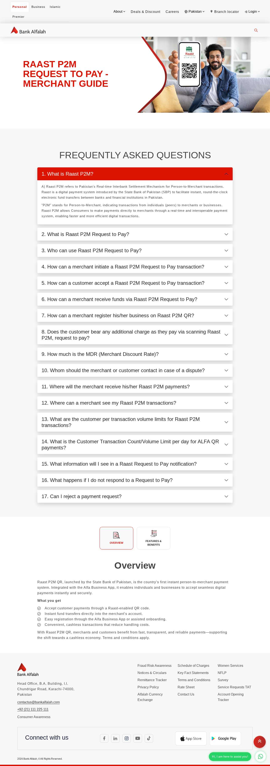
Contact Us (186, 694)
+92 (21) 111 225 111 (33, 709)
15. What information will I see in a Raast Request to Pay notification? (119, 464)
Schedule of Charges (193, 665)
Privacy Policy (148, 687)
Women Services (230, 665)
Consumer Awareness (33, 717)
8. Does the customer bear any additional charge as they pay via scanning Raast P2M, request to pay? (131, 335)
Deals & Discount (145, 12)
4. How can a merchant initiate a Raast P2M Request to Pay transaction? (123, 267)
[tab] (116, 538)
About (118, 11)
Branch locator (226, 12)
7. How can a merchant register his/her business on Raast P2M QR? (118, 315)
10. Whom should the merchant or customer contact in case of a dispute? (123, 370)
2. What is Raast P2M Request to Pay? (85, 234)
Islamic (55, 6)
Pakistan (195, 11)
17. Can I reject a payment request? (82, 496)
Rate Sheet (186, 687)
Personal (19, 6)
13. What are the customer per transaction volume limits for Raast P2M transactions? (121, 422)
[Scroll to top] (260, 741)
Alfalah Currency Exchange (150, 697)
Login (253, 11)
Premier (18, 16)
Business (38, 6)
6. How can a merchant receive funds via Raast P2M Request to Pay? (119, 299)
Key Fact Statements (193, 673)
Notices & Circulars (152, 673)
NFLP (222, 673)
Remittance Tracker (152, 680)
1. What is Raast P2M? (67, 174)
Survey (223, 680)
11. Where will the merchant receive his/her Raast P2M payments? (116, 386)
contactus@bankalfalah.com (38, 702)
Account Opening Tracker (231, 697)
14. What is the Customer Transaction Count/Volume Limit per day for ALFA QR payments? (130, 444)
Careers (172, 12)
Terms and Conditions (194, 680)
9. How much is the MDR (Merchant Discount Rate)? (100, 354)
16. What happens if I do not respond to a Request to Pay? (107, 480)
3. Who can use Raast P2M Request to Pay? (92, 250)
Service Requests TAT (234, 687)
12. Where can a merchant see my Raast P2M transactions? (109, 403)
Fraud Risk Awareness (154, 665)
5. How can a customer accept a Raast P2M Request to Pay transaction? (123, 283)
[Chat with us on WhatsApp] (260, 756)
